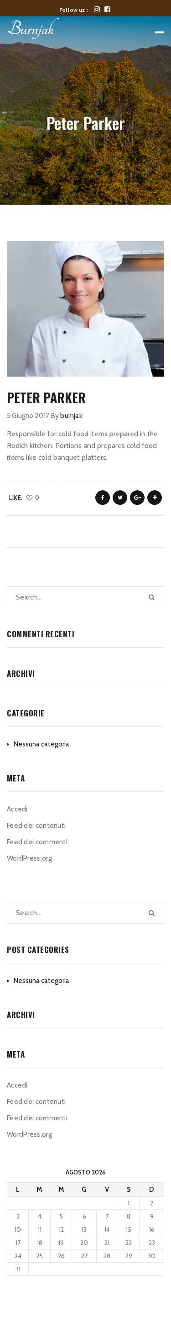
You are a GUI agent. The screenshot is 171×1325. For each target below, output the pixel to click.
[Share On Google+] (137, 497)
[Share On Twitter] (120, 497)
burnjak (71, 416)
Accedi (17, 809)
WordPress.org (29, 858)
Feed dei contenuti (36, 825)
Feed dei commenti (37, 842)
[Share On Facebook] (102, 497)
